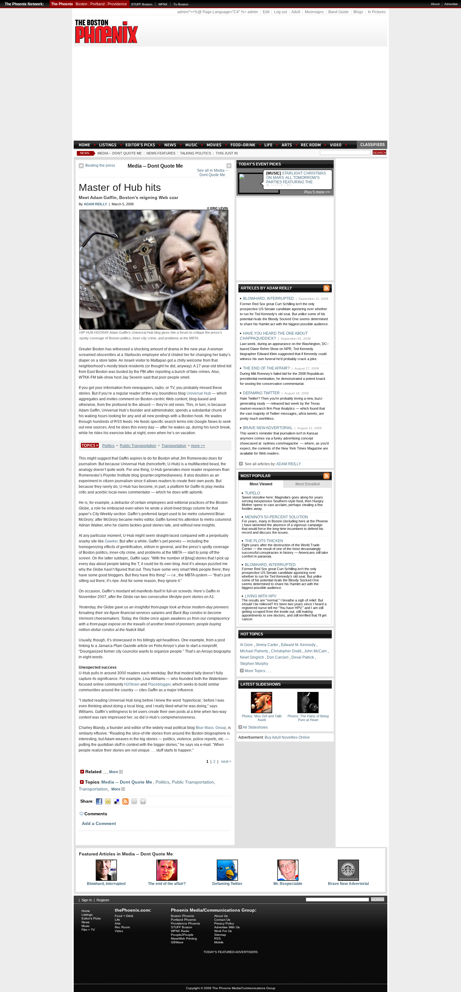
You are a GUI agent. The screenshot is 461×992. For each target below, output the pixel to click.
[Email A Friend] (134, 801)
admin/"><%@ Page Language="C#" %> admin (217, 12)
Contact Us (222, 919)
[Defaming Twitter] (227, 879)
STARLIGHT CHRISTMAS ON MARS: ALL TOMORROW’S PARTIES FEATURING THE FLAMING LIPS (296, 180)
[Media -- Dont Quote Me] (228, 167)
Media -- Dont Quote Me (120, 153)
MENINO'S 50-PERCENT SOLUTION (276, 517)
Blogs (358, 12)
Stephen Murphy (254, 663)
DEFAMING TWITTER (261, 393)
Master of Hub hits (120, 187)
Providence (117, 4)
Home (86, 911)
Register (103, 900)
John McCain (315, 651)
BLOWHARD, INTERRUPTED (268, 298)
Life (117, 919)
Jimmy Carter (267, 645)
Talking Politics (195, 153)
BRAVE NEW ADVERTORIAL (268, 428)
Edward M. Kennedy (298, 645)
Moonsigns (314, 12)
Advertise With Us (227, 927)
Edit (266, 12)
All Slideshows (255, 727)
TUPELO (252, 493)
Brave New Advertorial (348, 883)
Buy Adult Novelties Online (287, 737)
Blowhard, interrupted (106, 883)
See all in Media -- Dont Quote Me (212, 172)
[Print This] (143, 801)
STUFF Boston (141, 4)
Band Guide (338, 12)
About (435, 4)
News (84, 153)
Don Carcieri (278, 657)
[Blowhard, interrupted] (106, 879)
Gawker (111, 541)
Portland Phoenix (183, 919)
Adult (295, 12)
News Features (160, 153)
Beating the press (100, 165)
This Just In (227, 153)
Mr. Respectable (287, 883)
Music (86, 926)
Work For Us (223, 931)
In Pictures (377, 12)
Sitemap (220, 934)
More (114, 772)
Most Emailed (307, 484)
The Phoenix (62, 4)
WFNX (162, 4)
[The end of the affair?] (167, 879)
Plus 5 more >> (317, 192)
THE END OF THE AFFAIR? (266, 368)
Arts (117, 923)
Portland (97, 4)
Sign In (87, 900)
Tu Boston (180, 4)
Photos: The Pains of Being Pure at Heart (308, 718)
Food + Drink (124, 916)
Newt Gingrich (252, 657)
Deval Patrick (302, 657)
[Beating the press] (81, 167)
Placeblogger (159, 684)
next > (225, 761)
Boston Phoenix (182, 916)
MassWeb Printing (184, 938)
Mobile (219, 942)
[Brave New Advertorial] (348, 879)
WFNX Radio (180, 931)
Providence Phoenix (185, 923)
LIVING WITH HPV (260, 596)
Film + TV (88, 929)
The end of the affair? (167, 883)
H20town (132, 684)
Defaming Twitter (227, 883)
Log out (280, 12)
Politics (108, 446)
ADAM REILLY (288, 464)
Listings (87, 914)
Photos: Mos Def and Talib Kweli (262, 718)
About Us (221, 916)
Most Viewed (261, 484)
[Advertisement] (230, 93)
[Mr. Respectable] (288, 879)
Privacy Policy (224, 923)
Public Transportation (138, 446)
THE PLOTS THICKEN (263, 541)
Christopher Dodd (286, 651)
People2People (182, 934)
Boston (81, 4)
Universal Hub (199, 393)
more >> (198, 446)
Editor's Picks (91, 918)
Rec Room (122, 927)
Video (119, 931)
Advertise (451, 4)
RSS (217, 938)
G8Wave (177, 942)
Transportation (174, 446)
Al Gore (246, 645)
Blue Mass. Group (211, 727)
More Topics (255, 671)
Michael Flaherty (254, 651)
